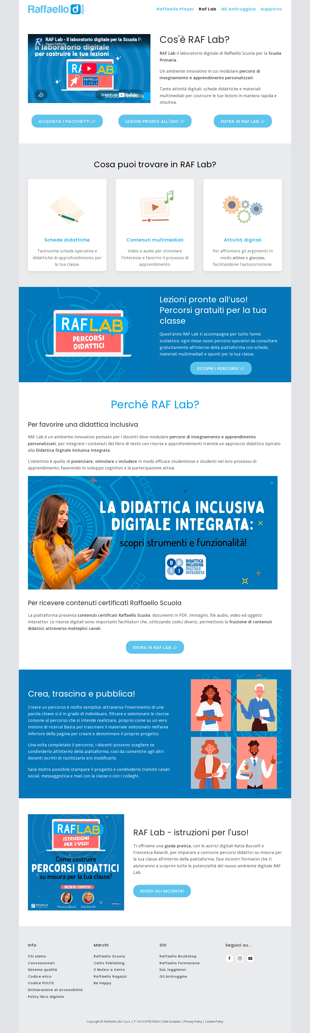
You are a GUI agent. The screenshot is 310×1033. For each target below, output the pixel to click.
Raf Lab (208, 9)
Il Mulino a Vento (109, 969)
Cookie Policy (214, 1021)
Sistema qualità (42, 969)
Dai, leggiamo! (173, 969)
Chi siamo (37, 956)
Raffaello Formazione (180, 963)
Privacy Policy (193, 1021)
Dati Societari (171, 1021)
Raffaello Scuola (109, 956)
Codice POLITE (41, 983)
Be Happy (102, 983)
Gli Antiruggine (238, 9)
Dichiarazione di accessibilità (55, 990)
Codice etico (40, 976)
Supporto (271, 9)
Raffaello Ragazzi (110, 976)
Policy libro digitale (46, 996)
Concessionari (41, 963)
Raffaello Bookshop (178, 956)
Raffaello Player (175, 9)
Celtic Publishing (109, 963)
